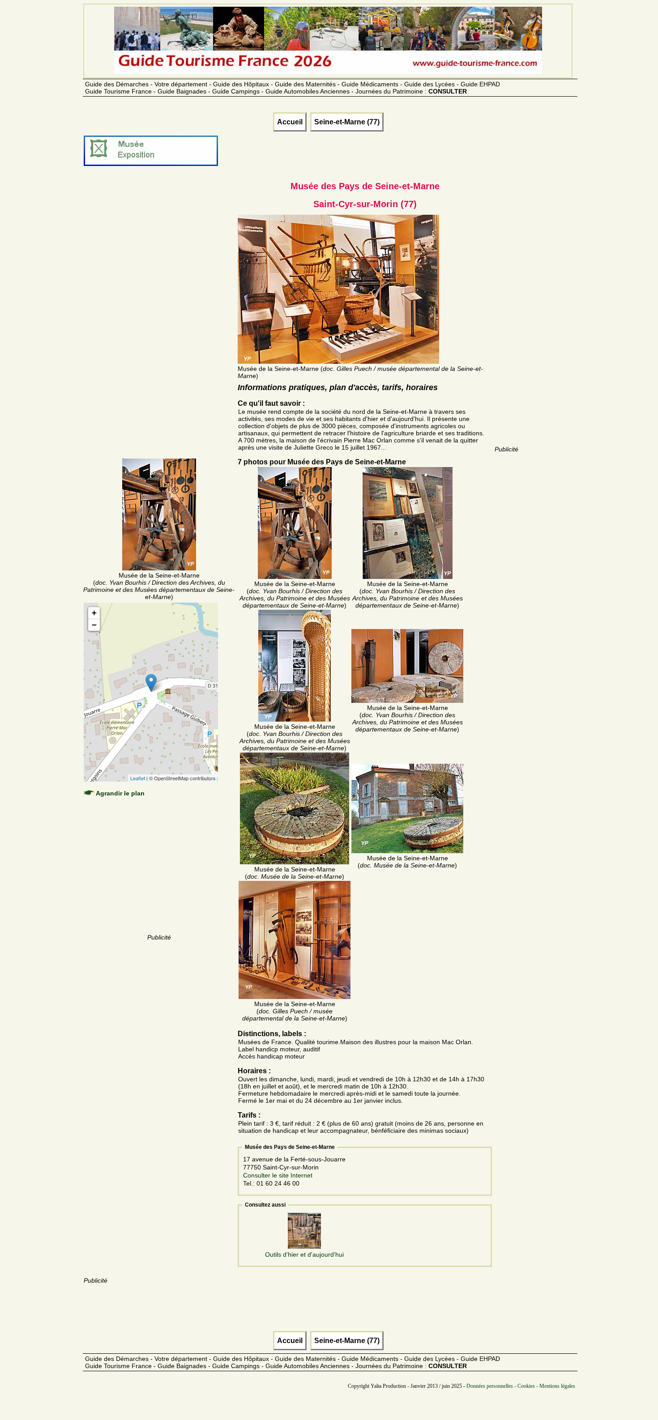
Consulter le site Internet (277, 1175)
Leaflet (137, 778)
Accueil (290, 122)
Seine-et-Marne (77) (347, 122)
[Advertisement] (159, 323)
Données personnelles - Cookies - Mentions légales (520, 1386)
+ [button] (94, 612)
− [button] (94, 624)
